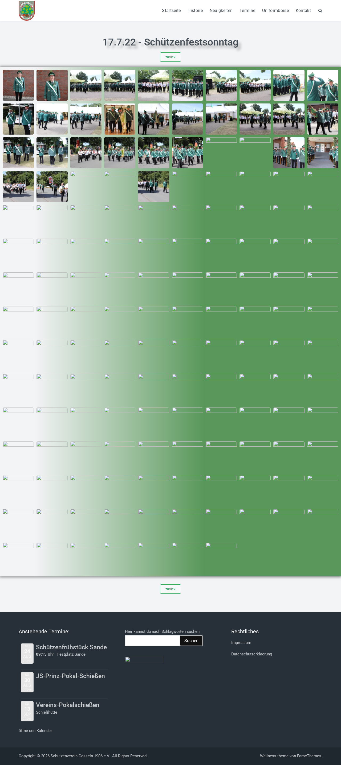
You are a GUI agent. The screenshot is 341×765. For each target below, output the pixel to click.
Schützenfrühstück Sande (71, 647)
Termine (247, 10)
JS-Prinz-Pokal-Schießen (70, 676)
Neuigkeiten (221, 10)
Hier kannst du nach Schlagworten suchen (162, 631)
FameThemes (309, 756)
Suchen (191, 640)
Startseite (171, 10)
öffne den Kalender (35, 730)
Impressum (241, 642)
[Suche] (320, 10)
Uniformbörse (275, 10)
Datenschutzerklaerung (251, 654)
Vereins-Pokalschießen (67, 705)
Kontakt (303, 10)
